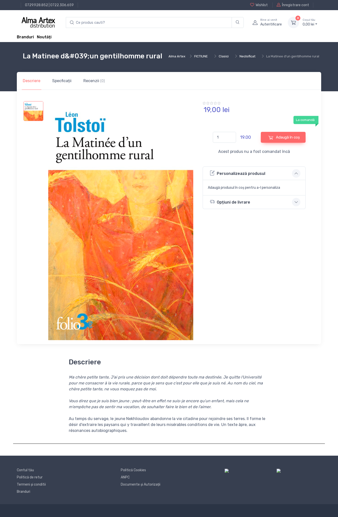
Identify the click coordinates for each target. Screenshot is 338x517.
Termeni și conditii (31, 484)
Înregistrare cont (295, 5)
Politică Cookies (133, 470)
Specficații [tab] (62, 80)
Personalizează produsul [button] (241, 173)
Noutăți (44, 37)
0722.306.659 (62, 5)
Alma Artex (177, 56)
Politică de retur (30, 477)
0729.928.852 (36, 5)
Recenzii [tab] (94, 80)
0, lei (309, 22)
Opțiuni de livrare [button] (233, 202)
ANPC (125, 477)
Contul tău (25, 470)
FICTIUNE (201, 56)
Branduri (25, 37)
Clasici (224, 56)
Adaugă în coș (287, 137)
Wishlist (262, 5)
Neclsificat (247, 56)
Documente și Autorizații (140, 484)
